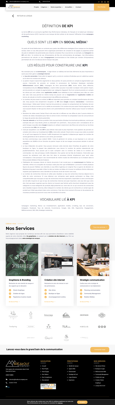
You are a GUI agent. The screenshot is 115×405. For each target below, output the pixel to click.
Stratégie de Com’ (73, 374)
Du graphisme (31, 236)
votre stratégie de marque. (31, 238)
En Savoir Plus (13, 302)
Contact (78, 7)
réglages (60, 403)
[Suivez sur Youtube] (108, 2)
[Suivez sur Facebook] (99, 2)
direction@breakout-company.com (19, 1)
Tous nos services (99, 227)
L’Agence (44, 7)
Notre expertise (56, 7)
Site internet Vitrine (100, 366)
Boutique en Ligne (100, 369)
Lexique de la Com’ (100, 385)
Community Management (101, 374)
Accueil (44, 366)
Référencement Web (100, 371)
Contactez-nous (99, 349)
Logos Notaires (73, 377)
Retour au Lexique (24, 16)
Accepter (82, 402)
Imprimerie (71, 380)
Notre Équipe (45, 371)
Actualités (68, 7)
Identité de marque (73, 366)
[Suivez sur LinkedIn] (105, 2)
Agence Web (72, 369)
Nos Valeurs (45, 374)
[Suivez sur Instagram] (102, 2)
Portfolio (101, 7)
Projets (36, 7)
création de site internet (57, 236)
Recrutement (45, 380)
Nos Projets (45, 369)
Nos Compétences (47, 377)
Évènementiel (72, 371)
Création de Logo (99, 377)
